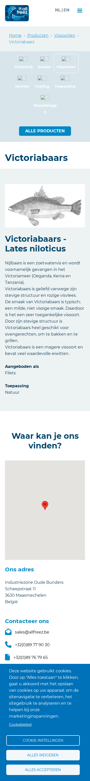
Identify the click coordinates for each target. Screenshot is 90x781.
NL (58, 10)
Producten (37, 35)
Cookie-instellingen (43, 740)
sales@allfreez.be (32, 632)
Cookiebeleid (20, 725)
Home (15, 35)
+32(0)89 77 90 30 (32, 644)
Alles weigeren (42, 755)
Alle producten (45, 131)
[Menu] (79, 11)
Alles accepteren (43, 770)
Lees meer (23, 63)
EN (67, 10)
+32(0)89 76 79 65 (31, 657)
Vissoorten (64, 35)
